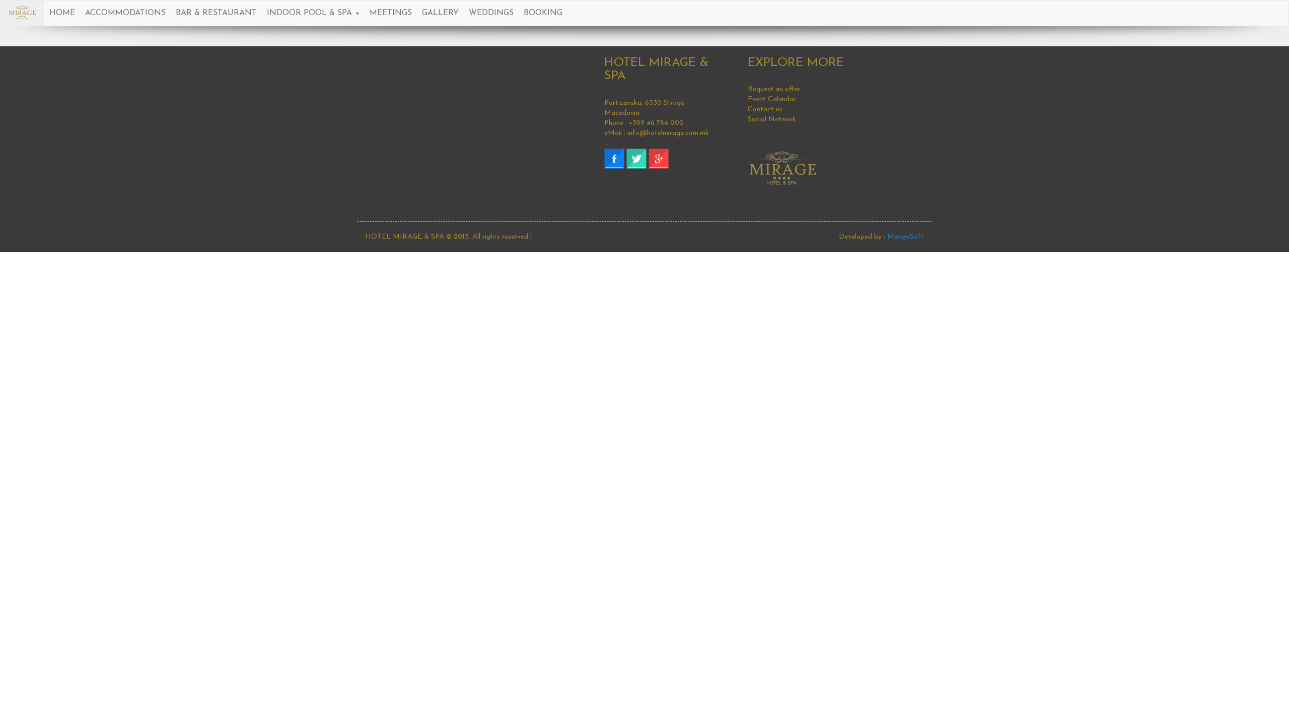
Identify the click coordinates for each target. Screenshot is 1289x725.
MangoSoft (905, 237)
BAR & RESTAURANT (216, 13)
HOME (62, 13)
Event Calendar (772, 99)
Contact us (765, 109)
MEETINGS (391, 13)
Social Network (772, 119)
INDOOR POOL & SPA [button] (310, 13)
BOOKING (543, 13)
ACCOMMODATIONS (125, 13)
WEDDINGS (491, 13)
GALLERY (440, 13)
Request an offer (774, 89)
